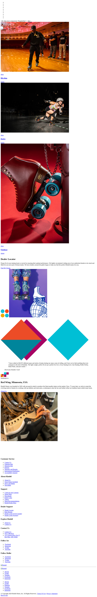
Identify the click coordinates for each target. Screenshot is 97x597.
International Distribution (12, 471)
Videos (7, 499)
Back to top (4, 595)
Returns (7, 467)
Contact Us (8, 462)
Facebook (8, 544)
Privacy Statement (52, 593)
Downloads (8, 496)
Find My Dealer (5, 268)
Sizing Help (8, 494)
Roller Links (8, 498)
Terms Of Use (41, 593)
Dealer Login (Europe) (11, 515)
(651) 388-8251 (9, 533)
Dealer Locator (9, 510)
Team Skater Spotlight (11, 482)
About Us (4, 391)
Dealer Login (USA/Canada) (13, 514)
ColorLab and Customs (11, 492)
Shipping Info (9, 466)
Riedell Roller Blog (10, 503)
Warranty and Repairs (11, 469)
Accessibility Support (11, 473)
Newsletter (8, 485)
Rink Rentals (8, 512)
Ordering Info (9, 464)
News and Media (10, 483)
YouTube (7, 549)
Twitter (7, 548)
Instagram (8, 546)
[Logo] (4, 568)
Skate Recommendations (12, 501)
